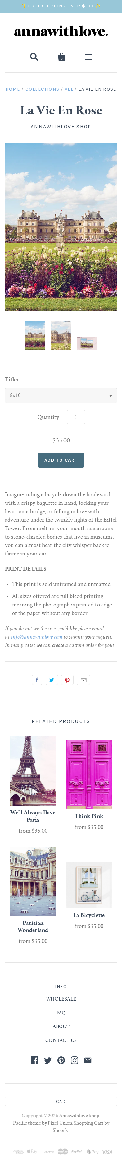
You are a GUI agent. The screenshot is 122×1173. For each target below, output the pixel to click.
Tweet (52, 680)
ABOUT (61, 1027)
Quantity (48, 417)
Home (13, 89)
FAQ (61, 1013)
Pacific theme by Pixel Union (42, 1123)
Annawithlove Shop (61, 126)
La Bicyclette (89, 915)
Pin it (67, 680)
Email (83, 680)
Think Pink (89, 816)
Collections (42, 89)
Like (37, 680)
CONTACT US (61, 1041)
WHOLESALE (61, 999)
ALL (69, 89)
